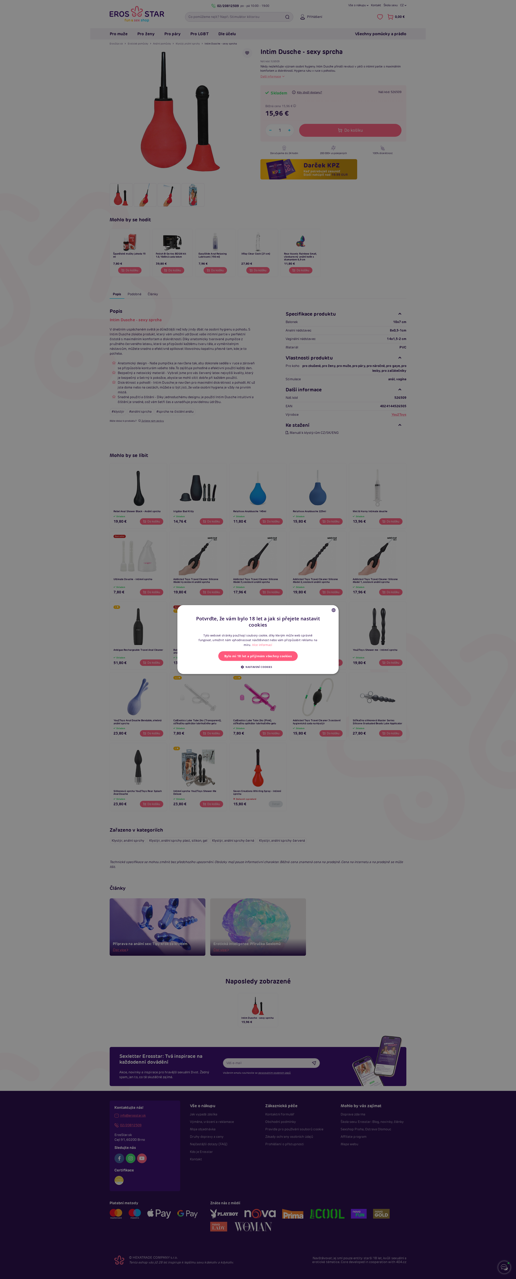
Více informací (262, 645)
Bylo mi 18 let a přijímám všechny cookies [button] (258, 656)
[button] (258, 667)
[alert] (258, 639)
